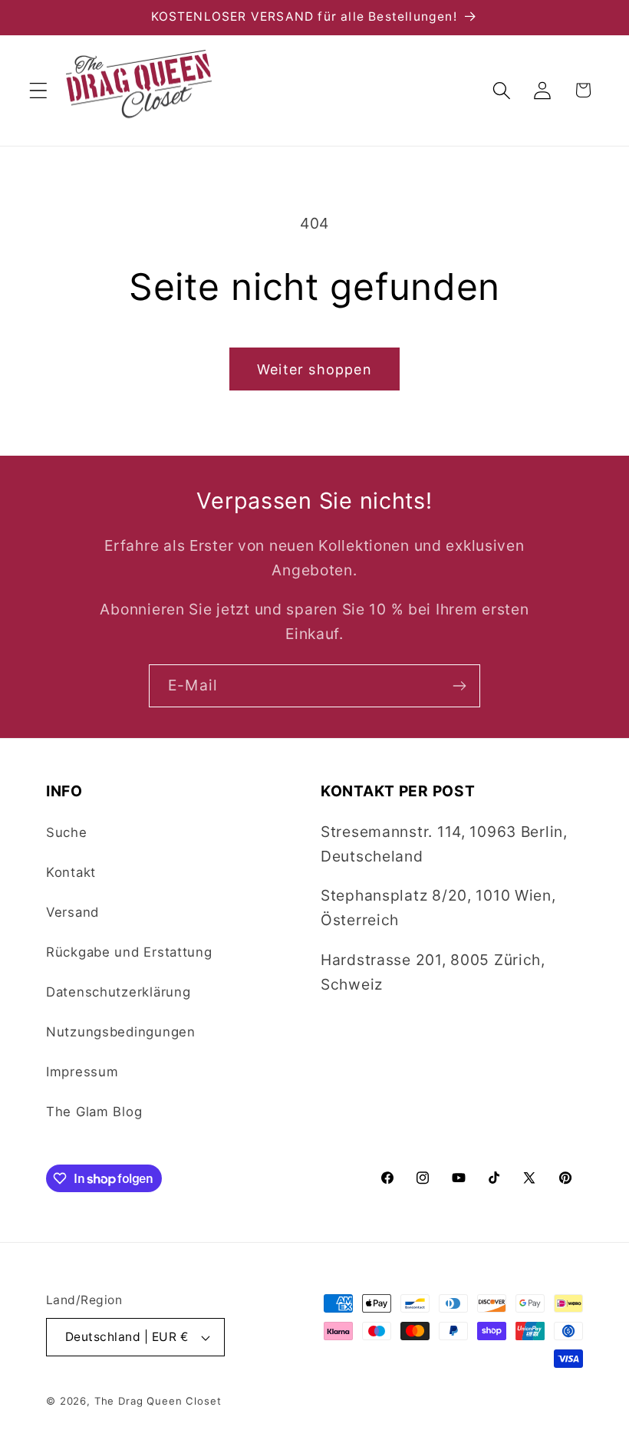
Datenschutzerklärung (118, 992)
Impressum (82, 1071)
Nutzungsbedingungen (121, 1032)
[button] (38, 90)
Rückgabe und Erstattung (129, 952)
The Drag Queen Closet (158, 1401)
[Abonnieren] (459, 685)
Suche (66, 832)
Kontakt (71, 872)
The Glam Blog (94, 1111)
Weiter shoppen (314, 369)
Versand (72, 912)
